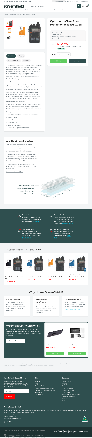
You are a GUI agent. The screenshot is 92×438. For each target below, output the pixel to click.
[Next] (88, 269)
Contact (76, 1)
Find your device (15, 10)
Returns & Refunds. (67, 223)
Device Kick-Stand (51, 345)
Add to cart (58, 61)
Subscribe (9, 396)
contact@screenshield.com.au (12, 418)
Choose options (77, 353)
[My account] (83, 6)
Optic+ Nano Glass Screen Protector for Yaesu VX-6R (34, 276)
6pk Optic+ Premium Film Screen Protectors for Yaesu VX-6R (14, 276)
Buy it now (77, 61)
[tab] (11, 56)
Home (5, 10)
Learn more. (36, 221)
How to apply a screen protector (44, 388)
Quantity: (53, 54)
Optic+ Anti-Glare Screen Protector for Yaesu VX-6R (55, 276)
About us (69, 1)
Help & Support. (26, 237)
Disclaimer (65, 399)
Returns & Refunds (67, 388)
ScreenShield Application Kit (76, 345)
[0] (87, 6)
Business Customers (68, 10)
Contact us (65, 401)
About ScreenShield (11, 313)
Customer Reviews (40, 386)
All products (12, 14)
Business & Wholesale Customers (45, 390)
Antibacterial (38, 392)
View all (86, 250)
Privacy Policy (66, 392)
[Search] (79, 6)
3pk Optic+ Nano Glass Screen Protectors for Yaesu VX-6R (77, 276)
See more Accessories (15, 341)
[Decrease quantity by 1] (59, 54)
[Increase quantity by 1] (68, 54)
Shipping (64, 384)
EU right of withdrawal (68, 396)
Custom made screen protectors (47, 10)
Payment (64, 386)
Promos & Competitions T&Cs (71, 394)
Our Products (29, 10)
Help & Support (84, 1)
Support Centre (66, 381)
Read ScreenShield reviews (72, 309)
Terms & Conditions (68, 390)
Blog (36, 384)
